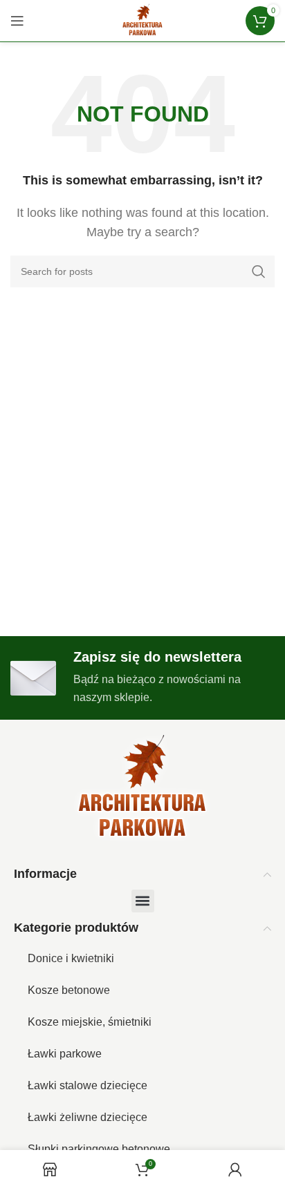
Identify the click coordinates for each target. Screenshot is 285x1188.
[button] (142, 901)
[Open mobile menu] (17, 21)
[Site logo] (142, 20)
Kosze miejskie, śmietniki (89, 1022)
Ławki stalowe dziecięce (87, 1085)
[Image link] (142, 788)
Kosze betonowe (69, 990)
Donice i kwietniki (71, 958)
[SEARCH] (259, 271)
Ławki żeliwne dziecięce (87, 1117)
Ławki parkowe (65, 1054)
